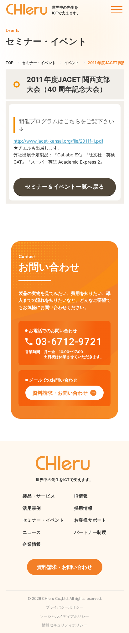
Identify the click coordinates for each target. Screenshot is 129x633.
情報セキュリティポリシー (64, 625)
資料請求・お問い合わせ (60, 393)
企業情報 (32, 544)
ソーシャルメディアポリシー (64, 616)
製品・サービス (39, 496)
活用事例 (32, 508)
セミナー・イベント (43, 520)
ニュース (32, 532)
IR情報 (81, 496)
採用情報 (83, 508)
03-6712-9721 (68, 341)
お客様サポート (90, 520)
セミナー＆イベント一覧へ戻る (64, 186)
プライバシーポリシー (64, 607)
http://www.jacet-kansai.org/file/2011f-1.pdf (58, 141)
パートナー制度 (90, 532)
